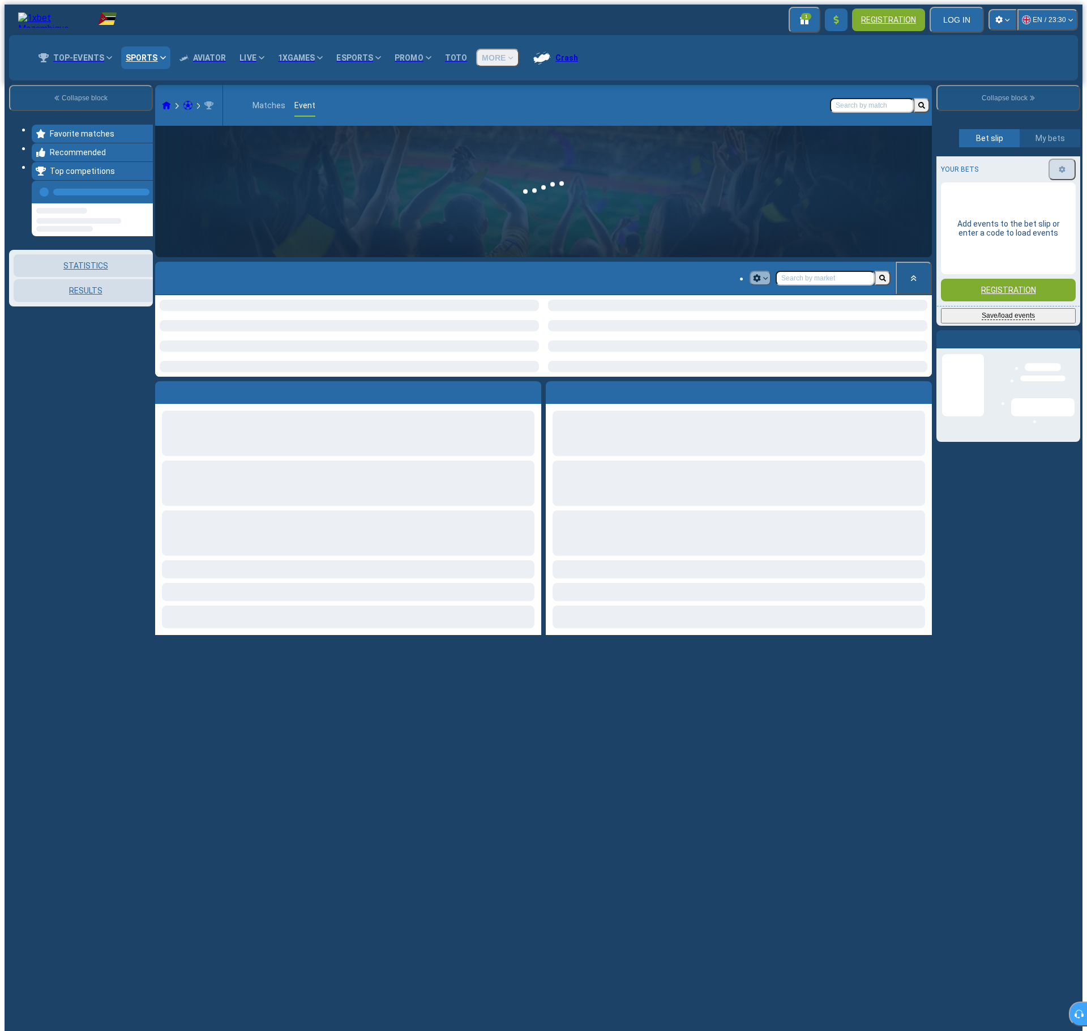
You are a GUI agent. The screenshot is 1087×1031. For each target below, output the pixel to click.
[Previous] (140, 189)
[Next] (580, 390)
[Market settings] (760, 278)
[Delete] (920, 390)
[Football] (188, 105)
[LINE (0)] (166, 105)
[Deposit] (836, 19)
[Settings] (1002, 20)
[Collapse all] (914, 278)
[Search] (922, 105)
